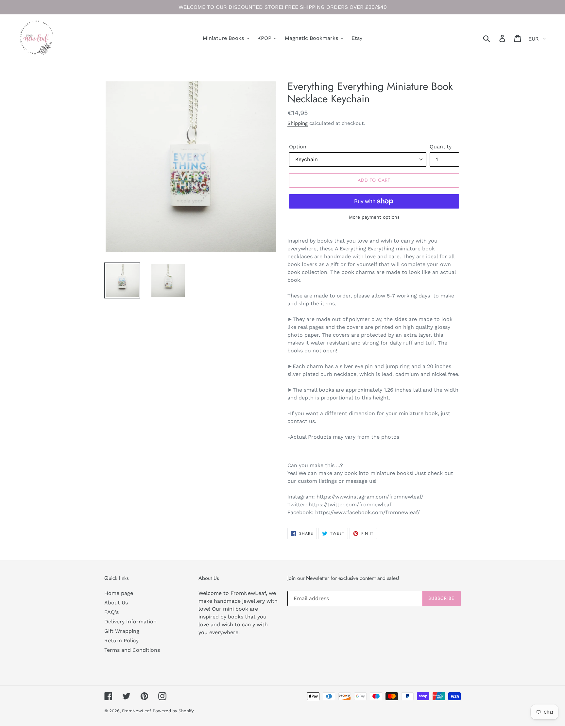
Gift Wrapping (121, 631)
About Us (116, 602)
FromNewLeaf (136, 710)
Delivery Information (130, 621)
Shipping (297, 123)
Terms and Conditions (132, 650)
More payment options (374, 217)
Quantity (441, 147)
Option (297, 147)
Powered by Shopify (173, 710)
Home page (118, 593)
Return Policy (121, 640)
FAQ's (111, 612)
